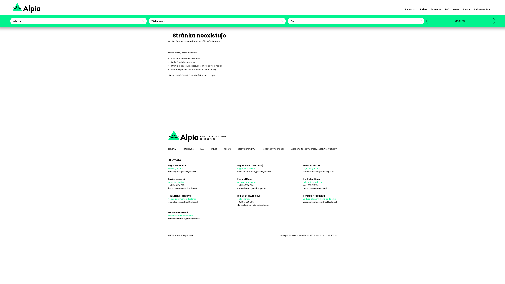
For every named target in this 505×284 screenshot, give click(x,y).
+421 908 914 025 (176, 185)
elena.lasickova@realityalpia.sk (183, 202)
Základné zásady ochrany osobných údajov (314, 149)
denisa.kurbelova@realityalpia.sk (253, 205)
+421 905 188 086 (245, 185)
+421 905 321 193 (311, 185)
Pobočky (409, 9)
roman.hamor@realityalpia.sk (251, 188)
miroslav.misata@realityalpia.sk (318, 171)
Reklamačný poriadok (273, 149)
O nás (456, 9)
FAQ (447, 9)
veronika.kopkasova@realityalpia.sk (320, 202)
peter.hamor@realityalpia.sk (316, 188)
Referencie (436, 9)
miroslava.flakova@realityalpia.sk (184, 218)
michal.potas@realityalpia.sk (182, 171)
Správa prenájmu (482, 9)
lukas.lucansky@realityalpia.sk (182, 188)
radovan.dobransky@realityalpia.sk (254, 171)
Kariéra (466, 9)
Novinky (423, 9)
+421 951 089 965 (245, 202)
